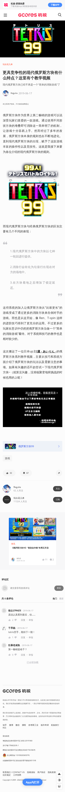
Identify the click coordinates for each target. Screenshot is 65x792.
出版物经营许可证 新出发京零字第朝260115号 (19, 760)
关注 (58, 488)
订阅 (58, 499)
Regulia (17, 487)
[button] (9, 473)
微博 (11, 725)
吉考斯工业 (33, 725)
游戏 (7, 458)
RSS (4, 727)
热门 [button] (55, 598)
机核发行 (55, 725)
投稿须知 (31, 772)
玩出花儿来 (8, 64)
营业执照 (6, 736)
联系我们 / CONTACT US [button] (14, 772)
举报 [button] (31, 620)
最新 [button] (61, 598)
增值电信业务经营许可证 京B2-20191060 (17, 741)
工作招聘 (17, 775)
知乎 (5, 725)
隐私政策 (52, 772)
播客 (24, 725)
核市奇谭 (45, 725)
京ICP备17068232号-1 (11, 745)
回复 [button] (23, 620)
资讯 (13, 544)
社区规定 (7, 775)
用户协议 (41, 772)
